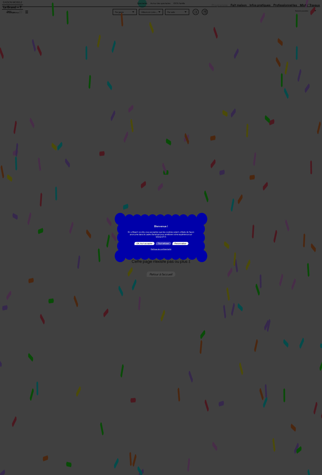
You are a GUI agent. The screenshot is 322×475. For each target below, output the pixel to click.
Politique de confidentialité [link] (161, 249)
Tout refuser (163, 243)
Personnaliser (180, 243)
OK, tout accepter (144, 243)
